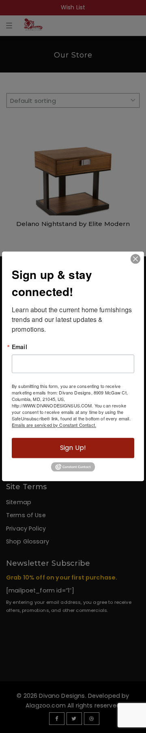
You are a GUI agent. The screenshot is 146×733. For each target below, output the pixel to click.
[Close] (135, 259)
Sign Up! (73, 447)
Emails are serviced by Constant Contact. (54, 425)
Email (19, 346)
